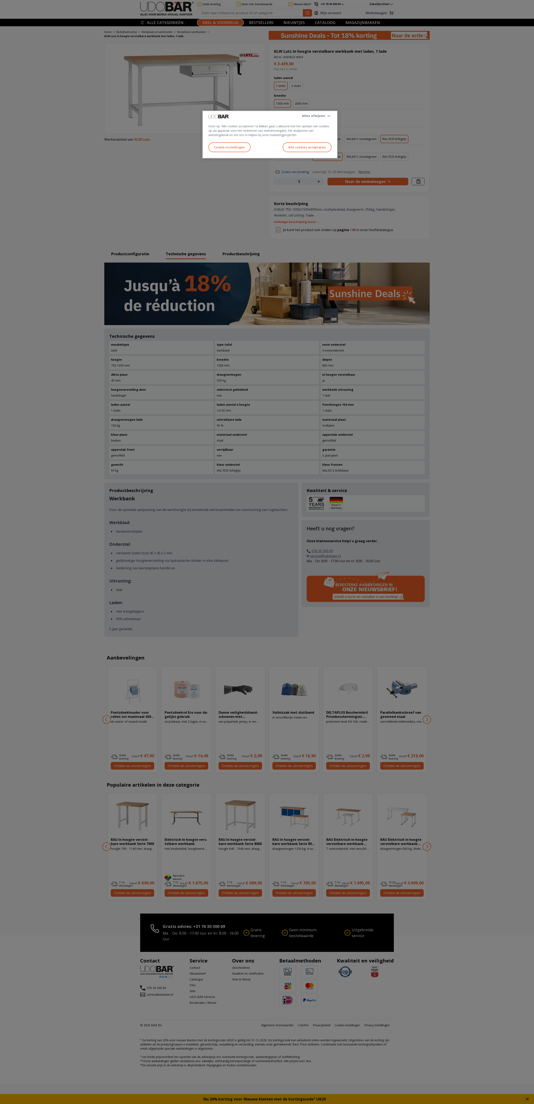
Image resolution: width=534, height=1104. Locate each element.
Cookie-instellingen (229, 147)
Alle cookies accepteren (307, 147)
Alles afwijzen (313, 116)
